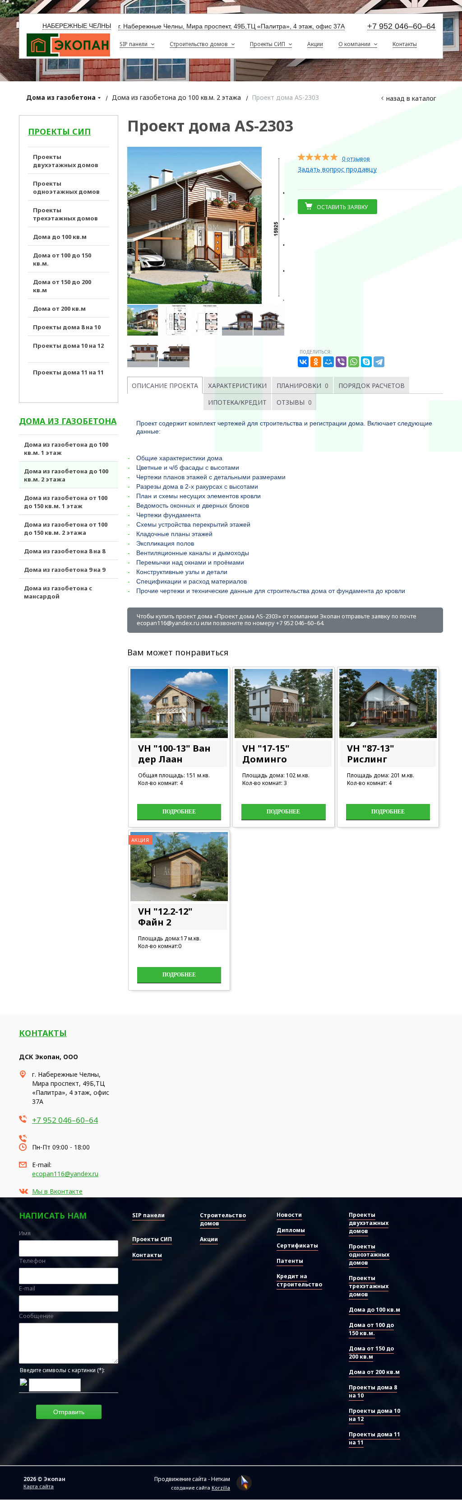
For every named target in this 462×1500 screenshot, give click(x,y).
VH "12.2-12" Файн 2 (165, 916)
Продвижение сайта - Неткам (192, 1479)
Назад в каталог (411, 98)
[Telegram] (379, 361)
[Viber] (341, 361)
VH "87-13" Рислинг (370, 753)
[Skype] (366, 361)
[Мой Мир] (328, 361)
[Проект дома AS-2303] (205, 225)
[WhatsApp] (353, 361)
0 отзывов (356, 159)
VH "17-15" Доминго (266, 753)
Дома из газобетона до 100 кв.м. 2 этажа (176, 97)
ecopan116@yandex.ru (65, 1173)
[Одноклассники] (315, 361)
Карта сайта (38, 1486)
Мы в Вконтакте (57, 1191)
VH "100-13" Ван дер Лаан (174, 753)
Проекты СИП (59, 131)
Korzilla (221, 1487)
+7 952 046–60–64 (401, 26)
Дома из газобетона (61, 97)
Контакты (43, 1033)
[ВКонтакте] (303, 361)
